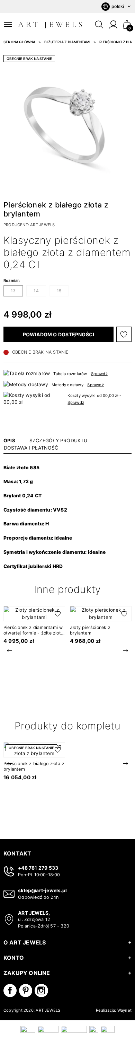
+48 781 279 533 (38, 868)
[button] (127, 24)
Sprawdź (99, 373)
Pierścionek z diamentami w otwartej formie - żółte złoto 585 (33, 633)
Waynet (124, 1010)
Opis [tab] (9, 440)
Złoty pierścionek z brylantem (90, 630)
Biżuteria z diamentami (67, 42)
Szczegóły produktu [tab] (58, 440)
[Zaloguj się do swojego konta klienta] (113, 24)
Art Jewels (42, 224)
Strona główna (19, 42)
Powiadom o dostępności (58, 334)
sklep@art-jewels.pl (42, 890)
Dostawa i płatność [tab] (31, 448)
